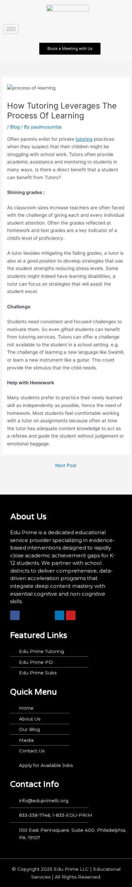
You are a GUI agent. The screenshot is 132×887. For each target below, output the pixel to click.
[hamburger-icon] (11, 29)
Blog (15, 127)
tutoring (83, 139)
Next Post (65, 465)
